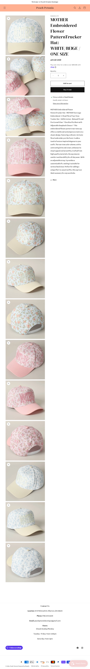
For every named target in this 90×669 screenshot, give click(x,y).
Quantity (53, 71)
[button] (4, 7)
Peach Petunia (14, 666)
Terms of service (55, 666)
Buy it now (68, 90)
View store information (60, 103)
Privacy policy (45, 666)
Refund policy (35, 666)
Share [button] (55, 180)
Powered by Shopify (23, 666)
